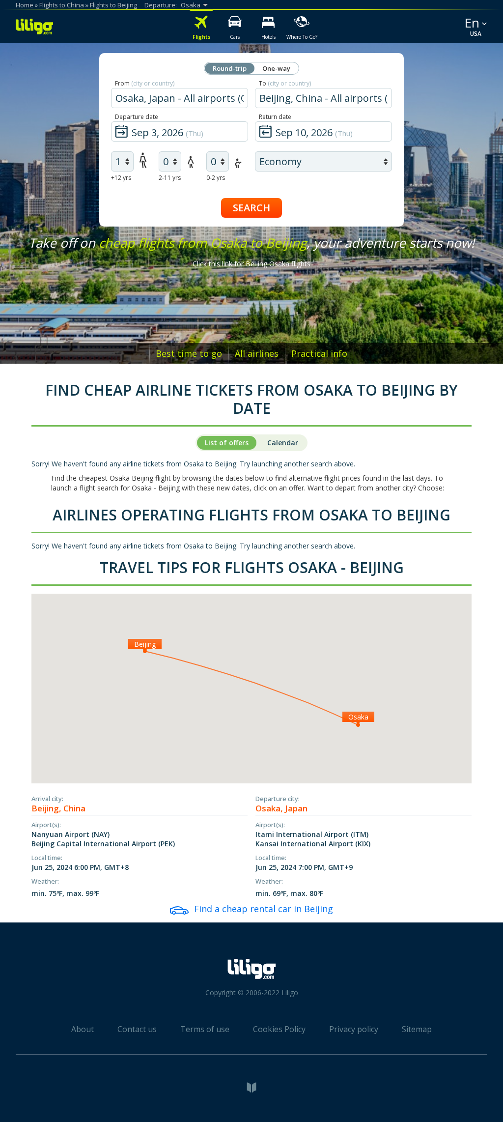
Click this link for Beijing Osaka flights (251, 263)
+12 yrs (121, 177)
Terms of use (204, 1029)
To (285, 83)
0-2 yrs (215, 177)
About (82, 1029)
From (144, 83)
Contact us (137, 1029)
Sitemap (417, 1029)
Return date (275, 117)
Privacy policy (353, 1029)
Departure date (136, 117)
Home (24, 4)
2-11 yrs (170, 177)
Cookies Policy (279, 1029)
